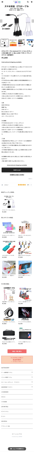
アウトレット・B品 (5, 426)
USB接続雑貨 (4, 392)
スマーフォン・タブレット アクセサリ (10, 382)
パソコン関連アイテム (6, 377)
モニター (3, 416)
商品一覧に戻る (17, 351)
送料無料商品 (4, 406)
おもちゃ (3, 397)
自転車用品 (4, 421)
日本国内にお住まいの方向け (17, 174)
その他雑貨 (4, 401)
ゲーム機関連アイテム (6, 372)
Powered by (15, 436)
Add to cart (17, 170)
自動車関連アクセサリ (6, 387)
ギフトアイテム (4, 411)
